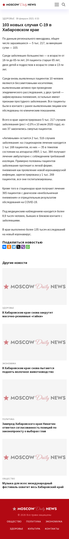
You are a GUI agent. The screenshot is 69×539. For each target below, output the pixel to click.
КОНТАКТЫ (52, 528)
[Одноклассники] (9, 247)
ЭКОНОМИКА (9, 363)
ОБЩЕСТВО (8, 478)
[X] (18, 247)
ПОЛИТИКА (8, 419)
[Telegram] (14, 247)
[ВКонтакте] (4, 247)
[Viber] (23, 247)
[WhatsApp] (28, 247)
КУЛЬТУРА (34, 528)
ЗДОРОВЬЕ (8, 18)
